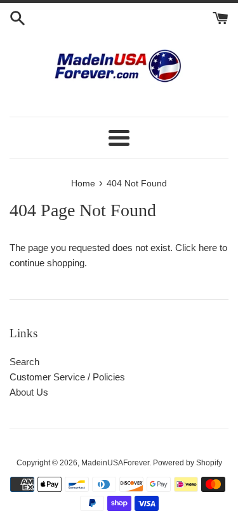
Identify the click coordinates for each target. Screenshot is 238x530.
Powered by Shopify (187, 462)
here (208, 247)
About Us (29, 392)
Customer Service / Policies (67, 377)
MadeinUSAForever (115, 462)
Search (24, 361)
